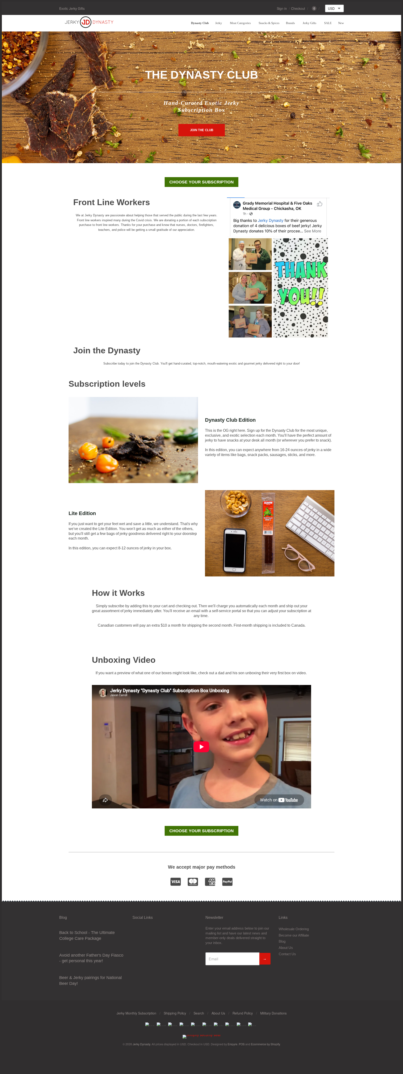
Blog (282, 941)
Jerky (218, 23)
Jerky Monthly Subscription (136, 1013)
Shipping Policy (175, 1013)
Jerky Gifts (309, 23)
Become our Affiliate (294, 935)
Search (199, 1013)
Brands (290, 23)
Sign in (282, 8)
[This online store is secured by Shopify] (202, 1034)
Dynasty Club (200, 23)
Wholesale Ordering (294, 929)
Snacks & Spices (269, 23)
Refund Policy (243, 1013)
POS (242, 1044)
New (341, 23)
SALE (328, 23)
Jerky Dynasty (141, 1044)
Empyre (232, 1044)
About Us (286, 948)
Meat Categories (240, 23)
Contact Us (287, 954)
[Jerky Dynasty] (89, 27)
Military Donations (273, 1013)
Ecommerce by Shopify (265, 1044)
